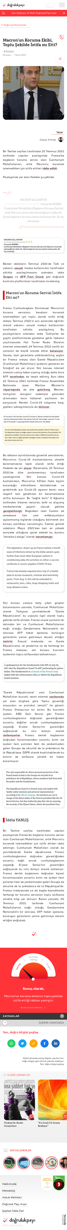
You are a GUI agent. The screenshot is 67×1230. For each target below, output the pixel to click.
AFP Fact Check (32, 277)
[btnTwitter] (22, 1044)
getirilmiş (43, 389)
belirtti (8, 641)
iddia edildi (50, 168)
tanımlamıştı (44, 536)
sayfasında (56, 696)
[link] (18, 1183)
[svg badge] (59, 1183)
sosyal (18, 268)
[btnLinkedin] (55, 1044)
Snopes (8, 277)
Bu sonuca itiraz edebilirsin (31, 1007)
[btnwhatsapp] (11, 1044)
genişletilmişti (12, 511)
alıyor (28, 468)
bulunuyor (56, 351)
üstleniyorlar (11, 735)
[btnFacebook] (44, 1044)
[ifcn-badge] (47, 1183)
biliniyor (44, 407)
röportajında (11, 389)
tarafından (17, 376)
